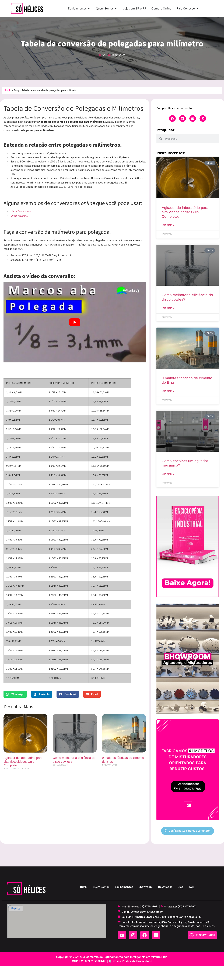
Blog (16, 90)
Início (8, 90)
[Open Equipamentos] (89, 8)
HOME (83, 887)
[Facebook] (144, 935)
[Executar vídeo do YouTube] (75, 322)
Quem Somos (101, 887)
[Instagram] (133, 935)
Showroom (146, 887)
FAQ (191, 887)
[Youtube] (122, 935)
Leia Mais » (168, 225)
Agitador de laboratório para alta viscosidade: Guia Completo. (23, 761)
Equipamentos (124, 887)
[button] (15, 694)
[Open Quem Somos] (115, 8)
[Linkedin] (156, 935)
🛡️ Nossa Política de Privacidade (130, 961)
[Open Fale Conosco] (197, 8)
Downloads (165, 887)
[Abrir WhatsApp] (215, 957)
